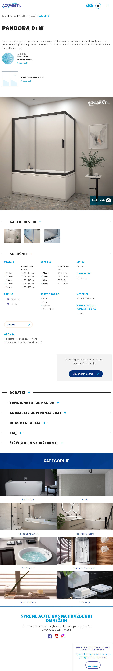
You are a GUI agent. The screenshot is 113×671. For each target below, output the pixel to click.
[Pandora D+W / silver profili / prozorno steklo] (12, 236)
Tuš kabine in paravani (27, 16)
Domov (4, 16)
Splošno (18, 254)
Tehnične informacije (32, 402)
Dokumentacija (25, 422)
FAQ (13, 433)
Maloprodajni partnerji (83, 373)
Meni (107, 5)
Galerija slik (23, 221)
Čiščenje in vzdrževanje (34, 443)
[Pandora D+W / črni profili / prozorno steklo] (56, 153)
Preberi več (22, 63)
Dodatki (17, 392)
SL (98, 6)
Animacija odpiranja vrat (36, 412)
